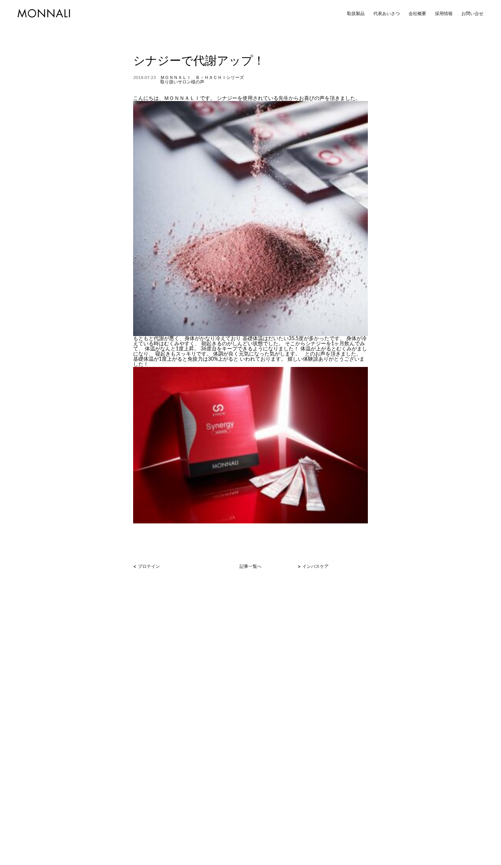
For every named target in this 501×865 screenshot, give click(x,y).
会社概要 (417, 13)
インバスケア (315, 566)
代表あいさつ (386, 13)
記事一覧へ (250, 566)
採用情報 (444, 13)
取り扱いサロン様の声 (182, 82)
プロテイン (149, 566)
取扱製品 (356, 13)
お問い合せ (472, 13)
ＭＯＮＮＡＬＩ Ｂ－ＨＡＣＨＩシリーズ (202, 77)
